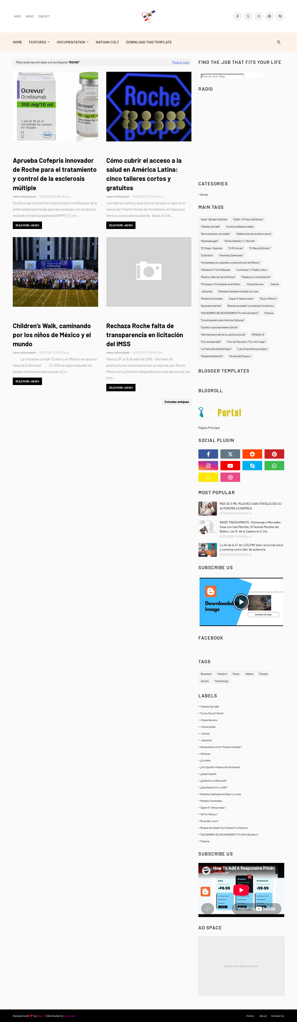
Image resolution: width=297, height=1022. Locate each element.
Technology (221, 680)
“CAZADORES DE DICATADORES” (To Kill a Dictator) (229, 312)
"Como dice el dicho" (241, 713)
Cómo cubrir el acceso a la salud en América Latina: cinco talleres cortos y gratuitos (144, 174)
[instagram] (259, 16)
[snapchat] (208, 477)
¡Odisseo (241, 753)
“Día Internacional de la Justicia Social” (223, 334)
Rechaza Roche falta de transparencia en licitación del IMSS (144, 335)
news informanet (24, 196)
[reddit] (252, 454)
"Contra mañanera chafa (239, 226)
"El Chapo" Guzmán (211, 248)
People (263, 673)
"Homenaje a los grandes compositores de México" (230, 262)
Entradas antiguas (177, 402)
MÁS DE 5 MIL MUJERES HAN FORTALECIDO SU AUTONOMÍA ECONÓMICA (250, 506)
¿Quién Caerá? (241, 773)
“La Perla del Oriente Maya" (216, 348)
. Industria (206, 291)
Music (236, 673)
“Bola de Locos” (241, 821)
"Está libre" (207, 255)
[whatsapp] (274, 465)
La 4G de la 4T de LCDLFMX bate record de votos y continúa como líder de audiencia (251, 547)
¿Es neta (241, 760)
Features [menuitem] (37, 42)
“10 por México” (268, 298)
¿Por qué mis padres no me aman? (241, 767)
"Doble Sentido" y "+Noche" (239, 240)
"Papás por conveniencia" (256, 276)
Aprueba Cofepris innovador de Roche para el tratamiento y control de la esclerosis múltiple (55, 174)
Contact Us (277, 1015)
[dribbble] (230, 477)
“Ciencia (268, 312)
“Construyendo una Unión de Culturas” (222, 320)
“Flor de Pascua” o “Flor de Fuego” (246, 341)
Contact (44, 16)
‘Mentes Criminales (212, 298)
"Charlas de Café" (210, 226)
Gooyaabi (69, 1015)
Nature (249, 673)
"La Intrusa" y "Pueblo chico (251, 269)
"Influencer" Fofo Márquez (215, 269)
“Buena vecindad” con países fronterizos (250, 305)
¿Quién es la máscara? (241, 780)
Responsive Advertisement (241, 966)
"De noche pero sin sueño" (215, 233)
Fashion (222, 673)
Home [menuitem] (17, 42)
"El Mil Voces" (235, 248)
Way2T (41, 1015)
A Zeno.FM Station (210, 172)
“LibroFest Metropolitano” (252, 348)
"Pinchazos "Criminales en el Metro (220, 284)
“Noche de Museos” (240, 356)
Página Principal (209, 428)
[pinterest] (269, 16)
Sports (205, 680)
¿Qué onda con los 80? (241, 787)
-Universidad (241, 726)
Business (206, 673)
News (29, 16)
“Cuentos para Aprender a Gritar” (219, 327)
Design (242, 194)
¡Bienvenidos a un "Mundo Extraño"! (241, 746)
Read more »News (27, 225)
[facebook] (237, 16)
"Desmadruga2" (209, 240)
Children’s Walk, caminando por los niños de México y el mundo (52, 335)
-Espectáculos (255, 284)
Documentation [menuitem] (71, 42)
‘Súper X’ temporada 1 (241, 298)
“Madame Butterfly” (212, 356)
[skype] (280, 16)
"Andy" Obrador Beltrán (214, 219)
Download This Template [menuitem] (149, 42)
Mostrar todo (180, 62)
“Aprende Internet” (211, 305)
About (263, 1015)
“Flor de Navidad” (211, 341)
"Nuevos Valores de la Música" (218, 276)
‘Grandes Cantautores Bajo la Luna (238, 291)
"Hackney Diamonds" (231, 255)
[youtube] (230, 465)
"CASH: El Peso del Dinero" (248, 219)
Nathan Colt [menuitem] (107, 42)
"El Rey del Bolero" (260, 248)
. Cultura (274, 284)
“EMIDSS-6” (258, 334)
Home (17, 16)
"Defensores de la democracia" (253, 233)
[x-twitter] (248, 16)
